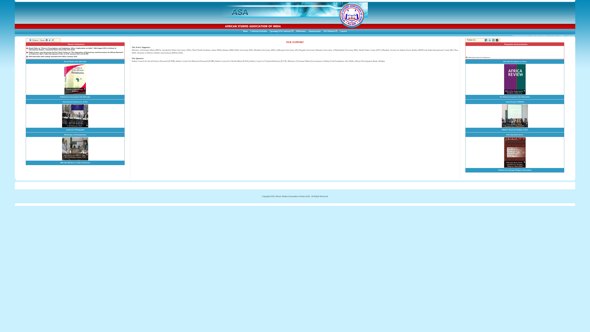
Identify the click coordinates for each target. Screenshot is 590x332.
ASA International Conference (479, 54)
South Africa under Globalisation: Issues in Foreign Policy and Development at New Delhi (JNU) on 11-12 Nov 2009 (71, 57)
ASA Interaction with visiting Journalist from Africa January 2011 (53, 53)
